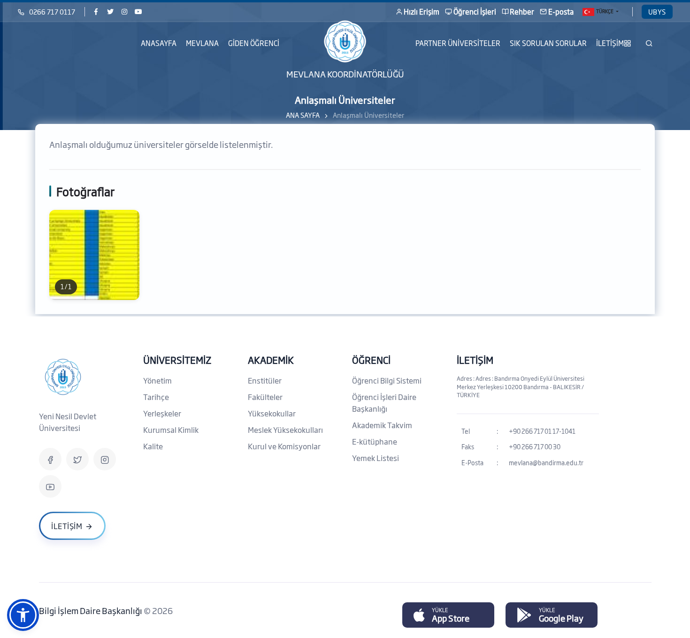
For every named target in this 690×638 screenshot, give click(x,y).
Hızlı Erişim (421, 11)
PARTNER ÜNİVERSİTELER (457, 43)
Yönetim (157, 380)
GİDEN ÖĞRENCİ (253, 43)
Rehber (522, 11)
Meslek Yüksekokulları (285, 429)
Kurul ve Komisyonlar (284, 446)
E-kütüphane (374, 441)
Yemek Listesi (375, 457)
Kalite (153, 446)
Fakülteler (265, 396)
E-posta (561, 11)
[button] (23, 615)
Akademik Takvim (382, 424)
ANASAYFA (158, 43)
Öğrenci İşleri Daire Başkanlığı (384, 402)
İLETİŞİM (610, 43)
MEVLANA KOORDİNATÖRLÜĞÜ (345, 74)
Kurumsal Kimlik (171, 429)
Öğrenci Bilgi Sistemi (387, 380)
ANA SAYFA (303, 115)
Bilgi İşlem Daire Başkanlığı (91, 610)
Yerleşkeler (162, 413)
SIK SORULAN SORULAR (548, 43)
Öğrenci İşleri (474, 11)
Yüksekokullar (272, 413)
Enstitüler (265, 380)
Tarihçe (156, 396)
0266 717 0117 (52, 11)
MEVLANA (202, 43)
